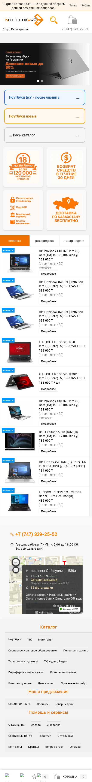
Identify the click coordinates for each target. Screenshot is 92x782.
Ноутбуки (14, 639)
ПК (30, 639)
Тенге (73, 5)
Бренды (33, 747)
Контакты (15, 747)
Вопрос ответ (54, 747)
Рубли (86, 5)
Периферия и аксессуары (26, 672)
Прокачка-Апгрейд (73, 683)
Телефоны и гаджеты (23, 661)
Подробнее (48, 273)
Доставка (53, 725)
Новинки (43, 704)
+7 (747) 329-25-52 (36, 534)
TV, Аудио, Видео (55, 661)
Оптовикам (65, 736)
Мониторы (45, 639)
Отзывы (75, 747)
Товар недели (64, 704)
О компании (16, 724)
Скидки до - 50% (19, 704)
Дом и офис (46, 683)
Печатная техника (75, 650)
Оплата (36, 725)
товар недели (74, 241)
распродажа (44, 241)
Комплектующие (19, 683)
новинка (14, 241)
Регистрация (19, 29)
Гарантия (45, 736)
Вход (6, 29)
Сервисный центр (20, 736)
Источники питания (63, 672)
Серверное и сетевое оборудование (32, 650)
